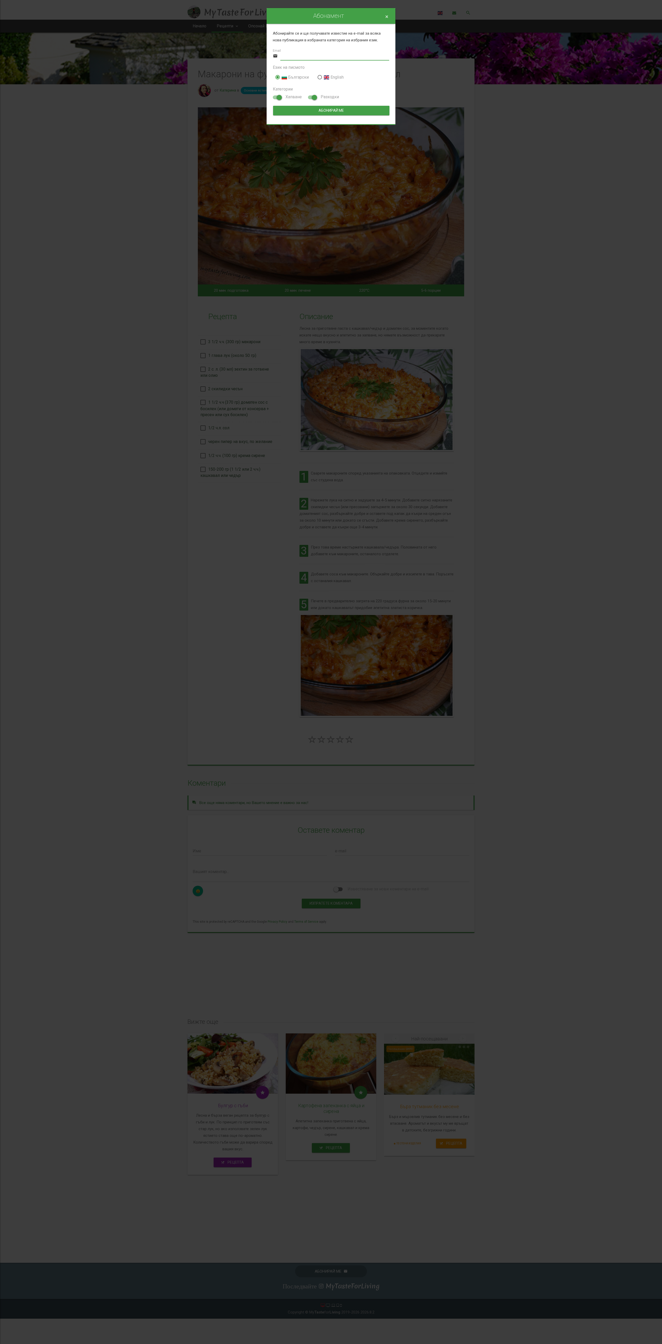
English (336, 77)
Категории (283, 89)
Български (298, 77)
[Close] (386, 16)
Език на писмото (289, 67)
